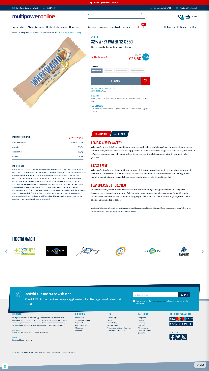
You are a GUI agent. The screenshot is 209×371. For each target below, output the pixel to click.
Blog (194, 26)
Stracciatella (121, 70)
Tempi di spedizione (82, 320)
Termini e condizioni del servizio (119, 328)
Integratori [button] (18, 26)
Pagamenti (79, 323)
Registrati (184, 8)
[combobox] (112, 14)
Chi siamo (79, 328)
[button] (6, 251)
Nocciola (108, 70)
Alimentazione (143, 328)
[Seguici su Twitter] (178, 339)
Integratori (142, 318)
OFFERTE (141, 333)
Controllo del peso (145, 330)
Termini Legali (112, 318)
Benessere (142, 320)
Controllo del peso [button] (120, 26)
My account (79, 318)
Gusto (94, 66)
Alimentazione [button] (35, 26)
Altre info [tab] (119, 134)
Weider (94, 37)
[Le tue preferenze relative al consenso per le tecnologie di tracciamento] (5, 366)
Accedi (194, 8)
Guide (183, 26)
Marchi (171, 26)
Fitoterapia (142, 323)
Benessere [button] (75, 26)
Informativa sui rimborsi (116, 330)
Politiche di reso (81, 325)
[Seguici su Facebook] (172, 339)
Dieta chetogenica (56, 26)
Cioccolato (96, 70)
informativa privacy (159, 301)
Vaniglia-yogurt (137, 70)
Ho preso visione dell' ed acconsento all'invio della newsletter (162, 302)
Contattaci (79, 330)
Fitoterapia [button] (89, 26)
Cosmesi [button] (103, 26)
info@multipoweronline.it (22, 340)
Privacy (109, 320)
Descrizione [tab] (101, 134)
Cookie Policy (112, 323)
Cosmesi (141, 325)
